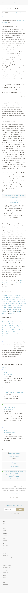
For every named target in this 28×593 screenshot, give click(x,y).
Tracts (4, 526)
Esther (15, 301)
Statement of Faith (6, 567)
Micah (14, 309)
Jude (18, 334)
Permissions (5, 586)
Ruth (22, 297)
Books (4, 523)
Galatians (5, 326)
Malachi (11, 313)
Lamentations (18, 305)
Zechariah (5, 313)
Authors (4, 528)
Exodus (10, 295)
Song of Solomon (21, 303)
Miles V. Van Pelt (14, 478)
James (20, 332)
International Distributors (8, 536)
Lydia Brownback (14, 466)
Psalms (23, 301)
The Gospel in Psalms (9, 391)
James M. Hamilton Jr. (21, 12)
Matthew (4, 322)
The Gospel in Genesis (10, 430)
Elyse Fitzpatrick (8, 409)
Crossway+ (5, 540)
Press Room (5, 555)
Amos (21, 307)
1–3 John (13, 334)
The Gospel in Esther (9, 407)
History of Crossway (7, 565)
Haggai (18, 311)
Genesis (4, 295)
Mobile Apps (5, 548)
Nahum (19, 309)
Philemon (9, 332)
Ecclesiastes (11, 303)
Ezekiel (4, 307)
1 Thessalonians (14, 328)
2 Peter (8, 334)
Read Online (5, 547)
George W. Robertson (9, 392)
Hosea (14, 307)
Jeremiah (10, 305)
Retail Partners (6, 535)
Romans (4, 324)
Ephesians (12, 326)
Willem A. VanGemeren (10, 432)
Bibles (4, 525)
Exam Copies (5, 558)
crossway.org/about (13, 493)
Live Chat (5, 579)
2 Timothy (21, 330)
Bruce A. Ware (19, 392)
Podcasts (4, 553)
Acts (21, 322)
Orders (4, 580)
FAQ (4, 582)
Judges (18, 297)
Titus (3, 332)
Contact (4, 577)
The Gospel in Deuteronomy (11, 372)
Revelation (5, 336)
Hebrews (15, 332)
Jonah (9, 309)
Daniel (9, 307)
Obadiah (4, 309)
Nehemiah (9, 301)
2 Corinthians (20, 324)
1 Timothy (14, 330)
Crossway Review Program (8, 557)
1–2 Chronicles (20, 299)
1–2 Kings (12, 299)
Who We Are (5, 563)
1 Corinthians (12, 324)
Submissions (5, 584)
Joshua (13, 297)
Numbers (21, 295)
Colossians (5, 328)
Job (19, 301)
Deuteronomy (6, 297)
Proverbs (4, 303)
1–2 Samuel (5, 299)
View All (4, 367)
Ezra (3, 301)
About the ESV (6, 545)
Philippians (19, 326)
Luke (13, 322)
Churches (4, 538)
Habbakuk (5, 311)
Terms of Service (6, 572)
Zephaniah (12, 311)
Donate (4, 530)
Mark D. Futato (8, 374)
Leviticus (15, 295)
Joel (18, 307)
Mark (9, 322)
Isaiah (5, 305)
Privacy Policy (5, 570)
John (17, 322)
